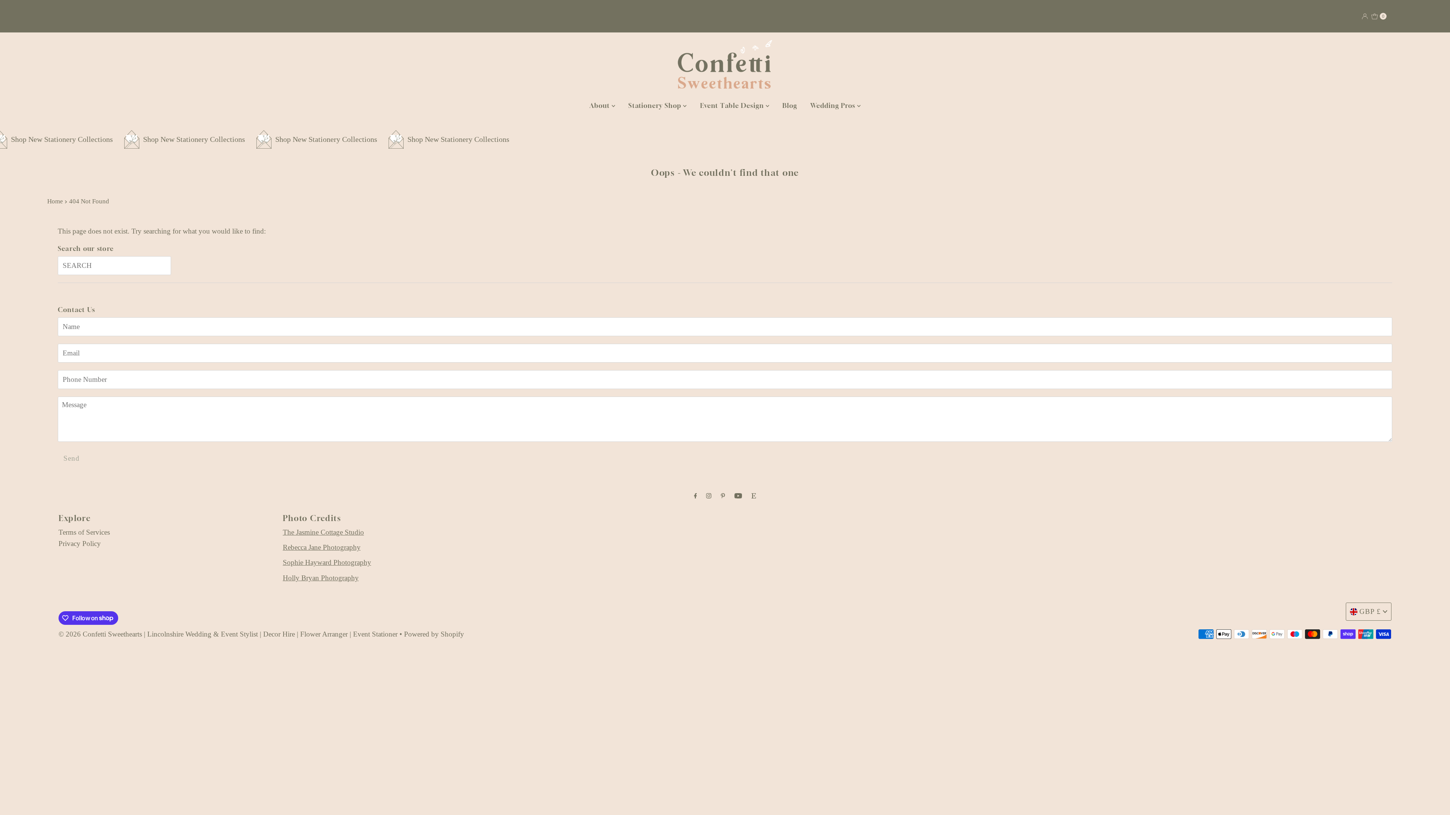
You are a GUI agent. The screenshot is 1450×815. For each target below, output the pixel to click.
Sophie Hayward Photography (327, 562)
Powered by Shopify (434, 634)
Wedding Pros (833, 105)
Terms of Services (84, 532)
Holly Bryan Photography (321, 578)
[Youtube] (738, 495)
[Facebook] (695, 495)
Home (55, 201)
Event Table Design (733, 105)
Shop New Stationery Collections (111, 139)
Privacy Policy (80, 543)
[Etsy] (753, 495)
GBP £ (1370, 611)
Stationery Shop (655, 105)
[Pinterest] (723, 495)
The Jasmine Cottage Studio (323, 532)
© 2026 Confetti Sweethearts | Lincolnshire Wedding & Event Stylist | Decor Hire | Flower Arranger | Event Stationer (228, 634)
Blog (789, 105)
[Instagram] (708, 495)
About (600, 105)
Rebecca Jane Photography (322, 547)
